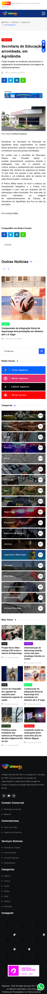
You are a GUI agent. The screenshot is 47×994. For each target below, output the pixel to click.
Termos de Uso (34, 992)
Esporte (28, 685)
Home (6, 22)
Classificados (9, 863)
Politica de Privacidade (12, 992)
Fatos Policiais (10, 853)
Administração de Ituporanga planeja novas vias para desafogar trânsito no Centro (34, 653)
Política (7, 901)
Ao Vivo (6, 3)
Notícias (15, 22)
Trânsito (28, 644)
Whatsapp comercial (12, 809)
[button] (4, 269)
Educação (8, 906)
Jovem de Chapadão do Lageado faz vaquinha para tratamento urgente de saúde (12, 694)
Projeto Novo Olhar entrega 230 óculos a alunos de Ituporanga (12, 650)
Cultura (7, 881)
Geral (4, 644)
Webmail (5, 986)
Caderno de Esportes (13, 832)
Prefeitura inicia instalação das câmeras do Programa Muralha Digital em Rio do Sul (12, 735)
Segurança (25, 22)
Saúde (6, 886)
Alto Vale (16, 324)
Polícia (6, 891)
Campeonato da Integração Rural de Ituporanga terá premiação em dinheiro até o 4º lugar (34, 694)
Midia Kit (7, 814)
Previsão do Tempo (12, 848)
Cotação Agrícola (11, 858)
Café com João (10, 827)
